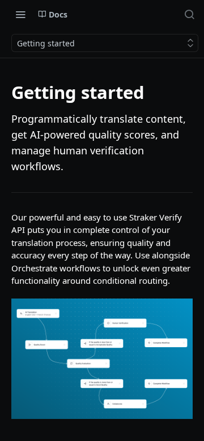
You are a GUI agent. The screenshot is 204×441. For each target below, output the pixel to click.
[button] (102, 359)
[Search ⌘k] (189, 14)
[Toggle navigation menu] (20, 14)
